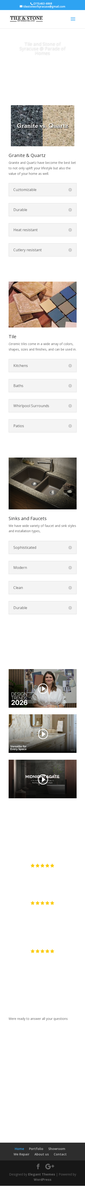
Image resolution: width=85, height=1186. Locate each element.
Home (19, 1149)
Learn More (42, 445)
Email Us (42, 1027)
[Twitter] (21, 1112)
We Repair (21, 1154)
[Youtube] (30, 1112)
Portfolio (36, 1149)
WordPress (42, 1179)
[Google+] (48, 1112)
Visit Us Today (42, 68)
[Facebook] (12, 1112)
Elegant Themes (41, 1174)
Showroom (56, 1149)
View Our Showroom (36, 1082)
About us (41, 1154)
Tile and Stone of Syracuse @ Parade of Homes (42, 48)
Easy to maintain (42, 269)
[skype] (39, 1112)
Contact (60, 1154)
